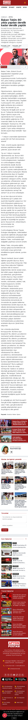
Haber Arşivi (20, 702)
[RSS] (22, 675)
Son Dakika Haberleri (6, 703)
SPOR (25, 7)
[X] (8, 675)
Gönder (4, 530)
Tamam (14, 718)
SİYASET (11, 7)
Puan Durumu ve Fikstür (7, 698)
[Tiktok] (17, 675)
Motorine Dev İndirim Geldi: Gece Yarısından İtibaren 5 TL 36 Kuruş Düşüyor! (19, 577)
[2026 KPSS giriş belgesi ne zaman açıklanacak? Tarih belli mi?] (21, 465)
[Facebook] (5, 675)
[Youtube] (14, 675)
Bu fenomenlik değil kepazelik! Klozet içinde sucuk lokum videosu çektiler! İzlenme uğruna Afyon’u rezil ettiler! (19, 554)
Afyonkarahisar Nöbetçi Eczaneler (7, 687)
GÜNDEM (4, 7)
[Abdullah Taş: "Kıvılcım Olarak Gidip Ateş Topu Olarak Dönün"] (7, 480)
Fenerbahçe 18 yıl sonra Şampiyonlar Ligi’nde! (19, 546)
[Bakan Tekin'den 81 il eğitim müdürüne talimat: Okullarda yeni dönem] (7, 496)
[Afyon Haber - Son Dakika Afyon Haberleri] (7, 2)
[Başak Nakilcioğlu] (5, 449)
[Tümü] (26, 539)
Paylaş (4, 66)
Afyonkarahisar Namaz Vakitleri (7, 692)
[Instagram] (11, 675)
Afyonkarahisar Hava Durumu (20, 687)
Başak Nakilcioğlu (15, 448)
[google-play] (20, 680)
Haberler (4, 17)
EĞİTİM (11, 17)
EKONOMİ (15, 573)
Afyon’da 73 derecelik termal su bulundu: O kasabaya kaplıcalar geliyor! (19, 569)
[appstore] (7, 680)
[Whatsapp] (20, 675)
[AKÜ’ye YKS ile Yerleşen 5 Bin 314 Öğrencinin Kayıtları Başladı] (7, 465)
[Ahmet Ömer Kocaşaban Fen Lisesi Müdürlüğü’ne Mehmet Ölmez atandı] (21, 480)
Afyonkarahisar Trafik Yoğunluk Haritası (20, 693)
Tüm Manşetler (20, 697)
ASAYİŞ (18, 7)
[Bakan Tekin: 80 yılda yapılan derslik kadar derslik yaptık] (14, 57)
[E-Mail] (11, 452)
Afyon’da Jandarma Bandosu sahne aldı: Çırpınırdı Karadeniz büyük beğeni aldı (19, 562)
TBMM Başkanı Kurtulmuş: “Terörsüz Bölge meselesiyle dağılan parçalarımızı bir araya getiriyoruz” (19, 585)
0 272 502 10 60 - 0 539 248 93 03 (15, 665)
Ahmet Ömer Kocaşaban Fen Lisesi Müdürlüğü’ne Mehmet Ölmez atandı (20, 487)
